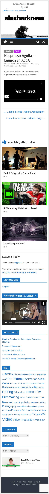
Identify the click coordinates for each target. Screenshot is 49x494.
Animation (31, 378)
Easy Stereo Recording (13, 10)
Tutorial (36, 414)
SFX (39, 410)
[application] (24, 312)
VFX (43, 414)
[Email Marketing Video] (11, 459)
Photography (9, 406)
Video (24, 66)
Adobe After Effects (26, 374)
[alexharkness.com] (24, 31)
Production (32, 410)
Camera (6, 383)
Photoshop (27, 406)
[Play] (5, 322)
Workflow (40, 419)
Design (41, 387)
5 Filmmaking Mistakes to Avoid (20, 208)
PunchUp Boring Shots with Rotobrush (18, 359)
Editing (7, 392)
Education (19, 392)
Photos (19, 406)
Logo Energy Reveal (14, 243)
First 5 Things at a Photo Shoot (20, 172)
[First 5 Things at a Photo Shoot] (24, 148)
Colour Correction (27, 383)
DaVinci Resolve (28, 387)
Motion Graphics (37, 402)
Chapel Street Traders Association (24, 111)
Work (17, 51)
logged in (18, 262)
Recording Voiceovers (11, 346)
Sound (10, 414)
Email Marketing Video (30, 460)
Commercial (8, 66)
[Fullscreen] (43, 322)
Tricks (29, 414)
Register (6, 286)
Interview (8, 402)
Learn (13, 482)
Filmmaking (10, 397)
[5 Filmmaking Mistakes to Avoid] (24, 184)
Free (36, 397)
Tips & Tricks (22, 414)
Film (38, 392)
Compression (14, 387)
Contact (37, 482)
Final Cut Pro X (26, 397)
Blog (24, 482)
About (30, 482)
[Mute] (39, 322)
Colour (14, 383)
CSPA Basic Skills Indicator (13, 354)
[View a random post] (44, 42)
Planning (35, 406)
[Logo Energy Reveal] (24, 219)
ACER (8, 374)
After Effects (14, 379)
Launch (17, 66)
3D (3, 374)
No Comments (28, 463)
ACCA (35, 64)
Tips (15, 414)
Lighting (26, 402)
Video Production (23, 419)
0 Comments (24, 64)
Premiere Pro (18, 410)
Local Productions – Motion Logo (25, 118)
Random (9, 51)
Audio (41, 378)
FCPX (30, 392)
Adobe (14, 374)
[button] (24, 312)
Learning (18, 402)
